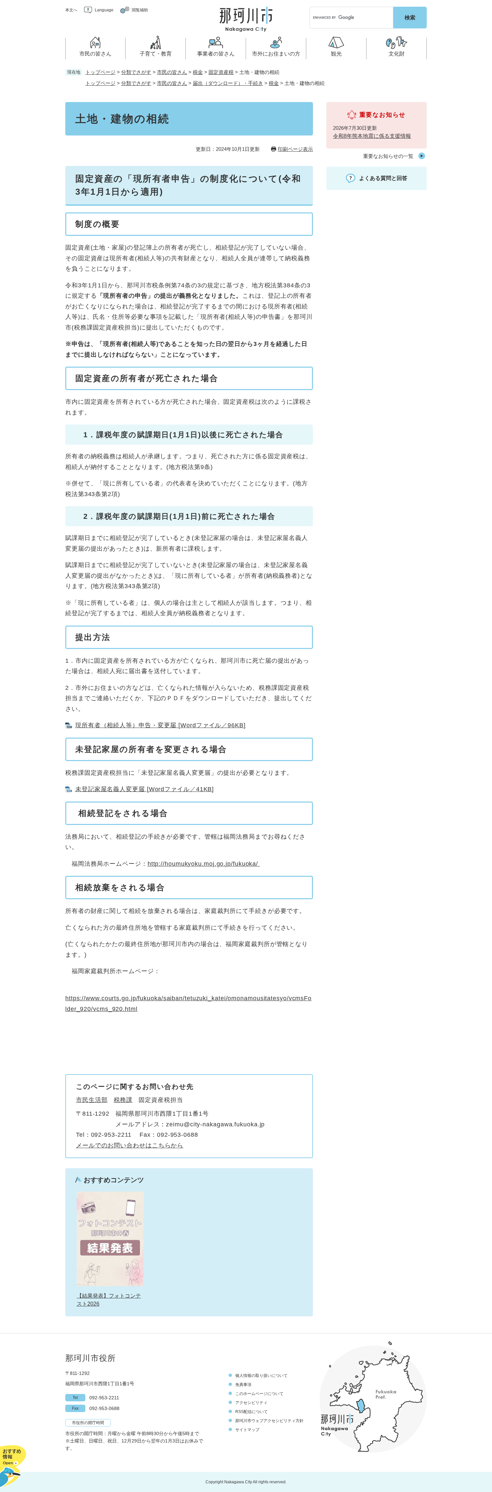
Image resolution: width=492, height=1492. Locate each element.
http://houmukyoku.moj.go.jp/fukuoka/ (204, 863)
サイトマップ (247, 1429)
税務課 (123, 1100)
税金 (198, 72)
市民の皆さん (172, 72)
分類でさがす (136, 72)
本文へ (71, 10)
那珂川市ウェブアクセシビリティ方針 (269, 1420)
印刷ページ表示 (295, 149)
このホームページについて (259, 1393)
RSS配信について (251, 1411)
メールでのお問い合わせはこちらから (129, 1145)
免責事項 (243, 1384)
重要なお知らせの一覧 (388, 156)
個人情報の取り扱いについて (261, 1375)
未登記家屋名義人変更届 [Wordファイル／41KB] (144, 789)
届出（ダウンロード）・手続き (228, 83)
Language (104, 10)
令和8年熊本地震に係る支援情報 (372, 136)
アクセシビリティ (251, 1402)
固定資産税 (221, 72)
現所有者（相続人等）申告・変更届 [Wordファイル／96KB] (160, 725)
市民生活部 (92, 1100)
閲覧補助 (140, 10)
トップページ (100, 72)
